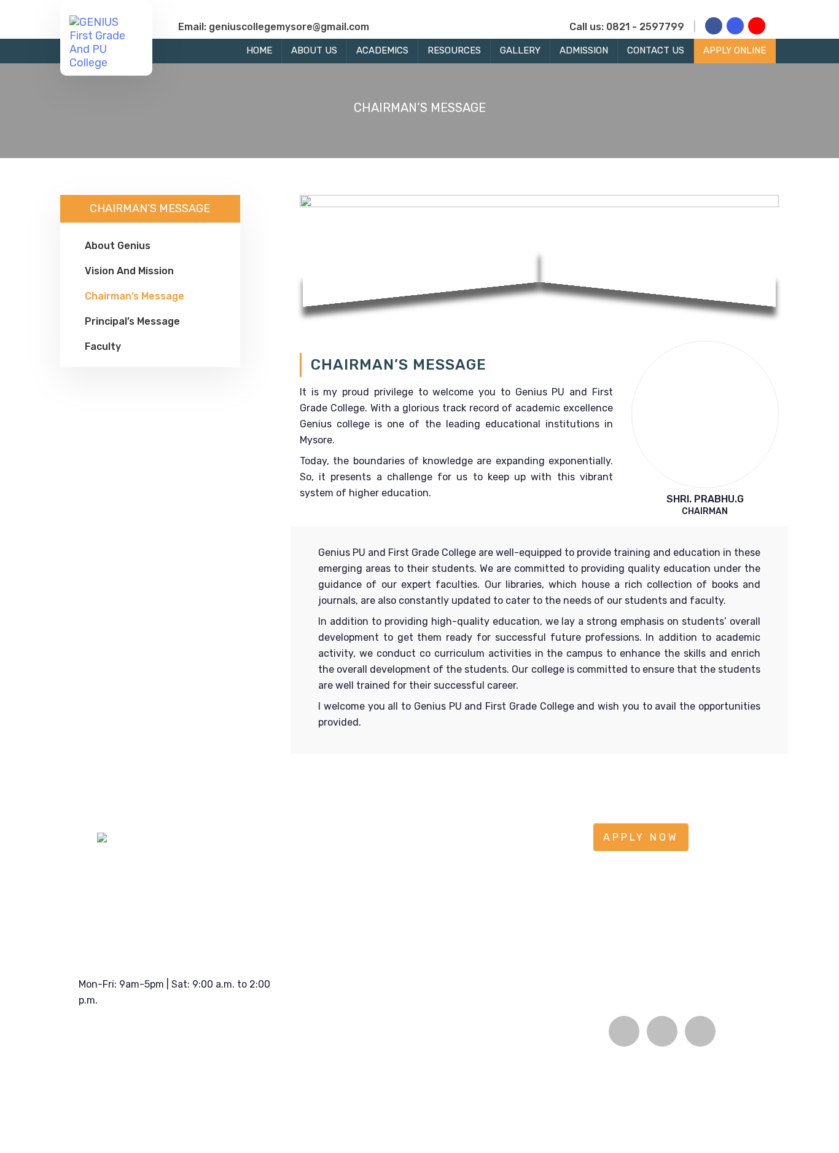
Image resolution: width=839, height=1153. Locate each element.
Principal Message (346, 1066)
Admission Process (549, 1044)
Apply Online (734, 50)
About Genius (117, 246)
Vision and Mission (129, 271)
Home (259, 50)
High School (433, 1044)
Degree (423, 1066)
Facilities (527, 1066)
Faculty (103, 346)
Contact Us (655, 50)
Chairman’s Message (134, 296)
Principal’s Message (132, 321)
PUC (417, 1022)
